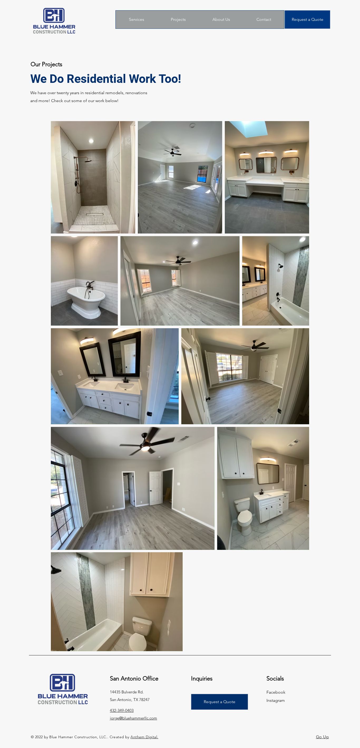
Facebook (275, 692)
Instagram (275, 700)
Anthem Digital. (144, 737)
